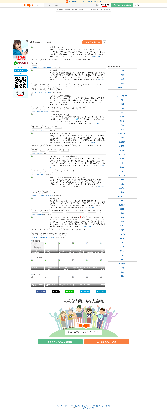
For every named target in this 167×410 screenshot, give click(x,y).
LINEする (70, 292)
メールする (101, 292)
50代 (122, 75)
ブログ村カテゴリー (96, 9)
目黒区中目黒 (65, 150)
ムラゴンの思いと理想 (106, 341)
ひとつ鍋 (81, 85)
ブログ (122, 117)
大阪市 (35, 64)
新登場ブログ (83, 9)
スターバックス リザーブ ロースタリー (92, 146)
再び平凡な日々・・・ (59, 70)
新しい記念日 (57, 230)
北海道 (43, 89)
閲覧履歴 (107, 9)
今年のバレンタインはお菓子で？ (64, 156)
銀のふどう (60, 171)
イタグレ (122, 234)
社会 (122, 272)
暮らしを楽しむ (70, 108)
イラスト (122, 175)
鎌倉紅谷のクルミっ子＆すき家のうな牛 (67, 177)
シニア (122, 91)
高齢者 (122, 209)
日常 (122, 171)
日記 (122, 70)
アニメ (122, 226)
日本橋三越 (46, 211)
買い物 (122, 251)
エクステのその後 (85, 60)
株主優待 (122, 142)
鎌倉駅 (64, 234)
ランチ (122, 121)
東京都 (35, 150)
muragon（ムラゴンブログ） (86, 408)
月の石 (73, 85)
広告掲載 (107, 406)
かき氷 (122, 255)
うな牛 (54, 192)
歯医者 (122, 238)
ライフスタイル (122, 96)
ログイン (138, 5)
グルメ (122, 167)
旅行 (122, 179)
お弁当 (122, 158)
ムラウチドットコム (63, 406)
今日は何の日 (37, 230)
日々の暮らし (57, 108)
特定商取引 (85, 406)
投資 (122, 221)
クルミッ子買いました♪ (60, 114)
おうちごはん (122, 196)
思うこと (122, 154)
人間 (122, 268)
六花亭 (35, 85)
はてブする (86, 292)
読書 (122, 108)
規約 (72, 406)
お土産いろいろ (56, 47)
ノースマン (53, 85)
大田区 (43, 150)
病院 (122, 230)
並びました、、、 (57, 198)
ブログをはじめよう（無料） (60, 341)
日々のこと (122, 87)
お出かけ (35, 146)
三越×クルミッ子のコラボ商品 (76, 211)
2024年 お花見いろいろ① (61, 133)
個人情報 (77, 406)
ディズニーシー (47, 60)
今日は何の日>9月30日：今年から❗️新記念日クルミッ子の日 (76, 217)
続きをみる (96, 56)
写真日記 (122, 263)
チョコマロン (92, 85)
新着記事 (67, 9)
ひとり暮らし (37, 108)
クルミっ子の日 (70, 230)
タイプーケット (71, 60)
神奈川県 (35, 234)
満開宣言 (59, 146)
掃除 (122, 217)
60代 (122, 79)
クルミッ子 (59, 127)
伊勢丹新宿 (82, 108)
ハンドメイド (122, 133)
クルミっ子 (63, 85)
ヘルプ (93, 406)
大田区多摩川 (53, 150)
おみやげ (35, 60)
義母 (122, 259)
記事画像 (60, 9)
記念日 (47, 230)
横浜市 (35, 89)
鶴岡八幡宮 (54, 234)
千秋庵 (43, 85)
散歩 (122, 125)
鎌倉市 (60, 89)
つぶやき (122, 150)
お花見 (50, 146)
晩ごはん (122, 205)
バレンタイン (37, 171)
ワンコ (122, 247)
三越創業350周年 (58, 211)
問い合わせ (99, 406)
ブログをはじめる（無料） (122, 5)
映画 (122, 192)
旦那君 (68, 146)
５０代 (47, 108)
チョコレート (49, 171)
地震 (122, 213)
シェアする (42, 292)
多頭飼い (122, 146)
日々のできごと (37, 127)
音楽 (122, 129)
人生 (122, 138)
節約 (122, 276)
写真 (122, 184)
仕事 (122, 83)
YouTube (122, 188)
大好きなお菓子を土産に (60, 95)
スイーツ (49, 127)
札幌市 (51, 89)
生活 (122, 104)
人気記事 (74, 9)
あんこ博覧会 (93, 211)
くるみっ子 (59, 60)
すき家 (46, 192)
